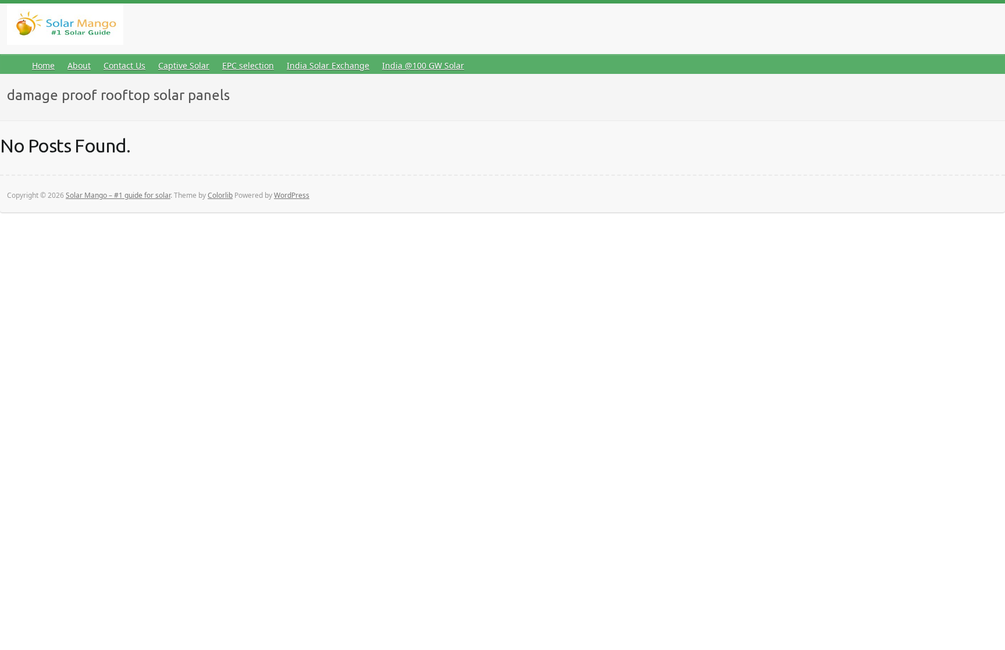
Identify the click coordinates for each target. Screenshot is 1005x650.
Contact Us (124, 65)
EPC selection (248, 65)
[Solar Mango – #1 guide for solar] (65, 26)
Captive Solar (183, 65)
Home (43, 65)
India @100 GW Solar (423, 65)
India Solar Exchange (328, 65)
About (79, 65)
